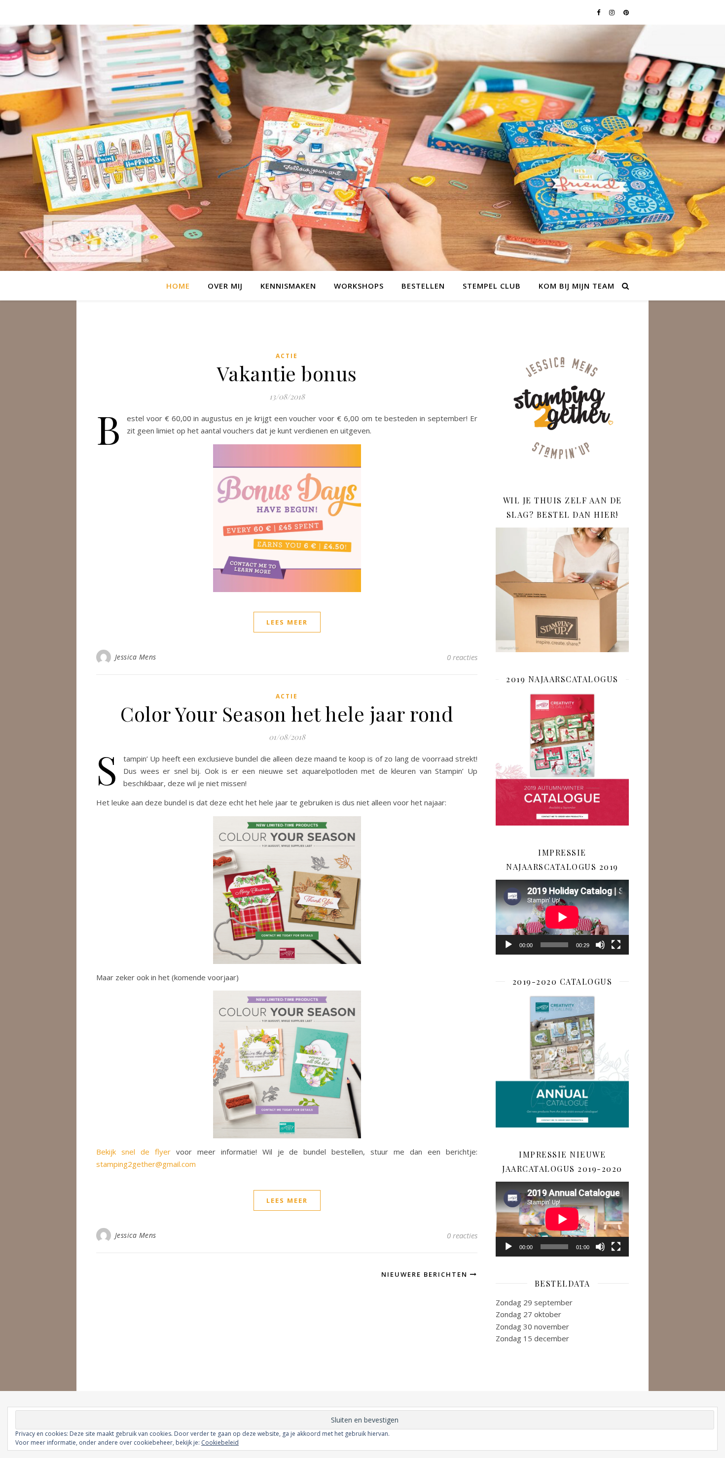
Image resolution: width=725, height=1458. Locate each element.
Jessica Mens (135, 657)
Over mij (225, 286)
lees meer (287, 622)
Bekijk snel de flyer (133, 1152)
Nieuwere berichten (425, 1274)
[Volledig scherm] (616, 945)
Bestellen (423, 286)
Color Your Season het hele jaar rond (286, 713)
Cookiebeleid (220, 1442)
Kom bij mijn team (577, 286)
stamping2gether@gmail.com (146, 1164)
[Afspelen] (508, 945)
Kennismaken (288, 286)
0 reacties (462, 657)
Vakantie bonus (287, 373)
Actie (287, 356)
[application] (562, 917)
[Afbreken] (600, 945)
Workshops (359, 286)
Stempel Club (492, 286)
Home (178, 286)
